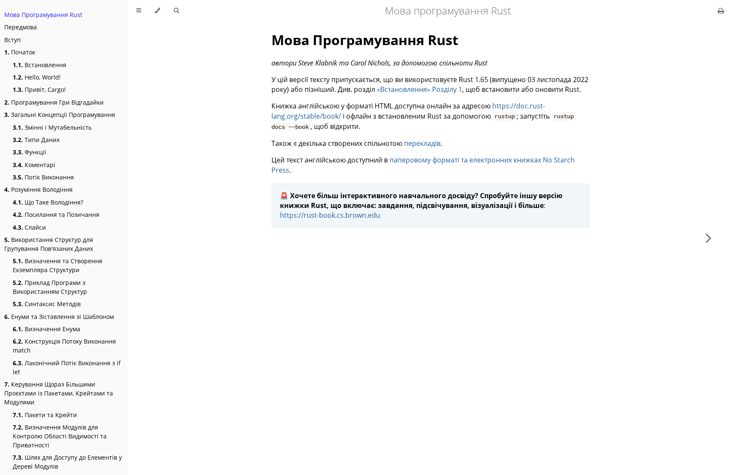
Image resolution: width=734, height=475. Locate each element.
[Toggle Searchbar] (176, 10)
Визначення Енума (46, 329)
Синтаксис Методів (47, 304)
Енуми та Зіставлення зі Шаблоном (59, 317)
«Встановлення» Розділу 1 (419, 89)
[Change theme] (157, 10)
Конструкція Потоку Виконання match (64, 345)
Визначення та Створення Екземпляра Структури (57, 265)
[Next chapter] (708, 237)
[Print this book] (721, 10)
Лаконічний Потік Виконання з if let (67, 367)
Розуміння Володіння (38, 189)
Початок (19, 52)
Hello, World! (37, 77)
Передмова (20, 27)
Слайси (29, 227)
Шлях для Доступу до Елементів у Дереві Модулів (67, 461)
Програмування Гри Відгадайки (54, 102)
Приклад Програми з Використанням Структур (50, 287)
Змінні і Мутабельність (52, 127)
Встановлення (39, 65)
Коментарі (34, 165)
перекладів (422, 143)
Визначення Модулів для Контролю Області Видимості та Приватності (60, 436)
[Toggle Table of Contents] (139, 10)
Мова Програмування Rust (43, 15)
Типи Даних (36, 140)
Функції (29, 152)
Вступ (12, 40)
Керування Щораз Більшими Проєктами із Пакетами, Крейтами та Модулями (58, 393)
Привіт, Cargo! (39, 89)
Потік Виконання (43, 177)
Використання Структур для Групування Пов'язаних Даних (48, 244)
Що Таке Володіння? (48, 202)
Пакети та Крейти (45, 415)
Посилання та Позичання (56, 214)
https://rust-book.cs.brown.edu (330, 215)
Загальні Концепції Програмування (59, 115)
